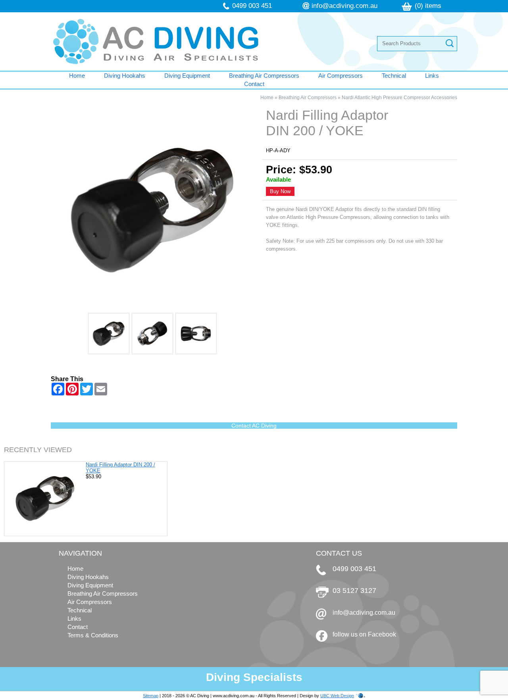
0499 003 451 (252, 6)
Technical (394, 75)
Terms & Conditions (92, 635)
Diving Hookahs (124, 75)
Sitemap (150, 695)
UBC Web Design (337, 695)
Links (432, 75)
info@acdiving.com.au (344, 6)
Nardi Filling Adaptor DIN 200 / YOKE (120, 468)
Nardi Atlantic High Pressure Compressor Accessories (399, 97)
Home (77, 75)
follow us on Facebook (364, 634)
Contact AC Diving (254, 425)
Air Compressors (340, 75)
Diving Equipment (187, 75)
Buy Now (280, 191)
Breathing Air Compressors (264, 75)
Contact (254, 84)
